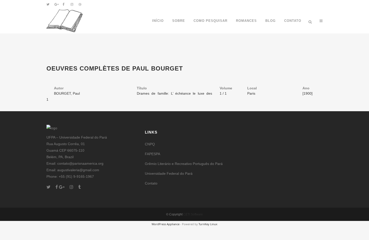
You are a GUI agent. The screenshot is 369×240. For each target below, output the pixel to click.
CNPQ (150, 144)
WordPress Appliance (165, 224)
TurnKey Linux (208, 224)
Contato (151, 183)
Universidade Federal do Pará (169, 173)
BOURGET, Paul (67, 93)
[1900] (307, 93)
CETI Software (193, 214)
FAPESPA (152, 154)
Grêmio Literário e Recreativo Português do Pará (184, 164)
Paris (251, 93)
